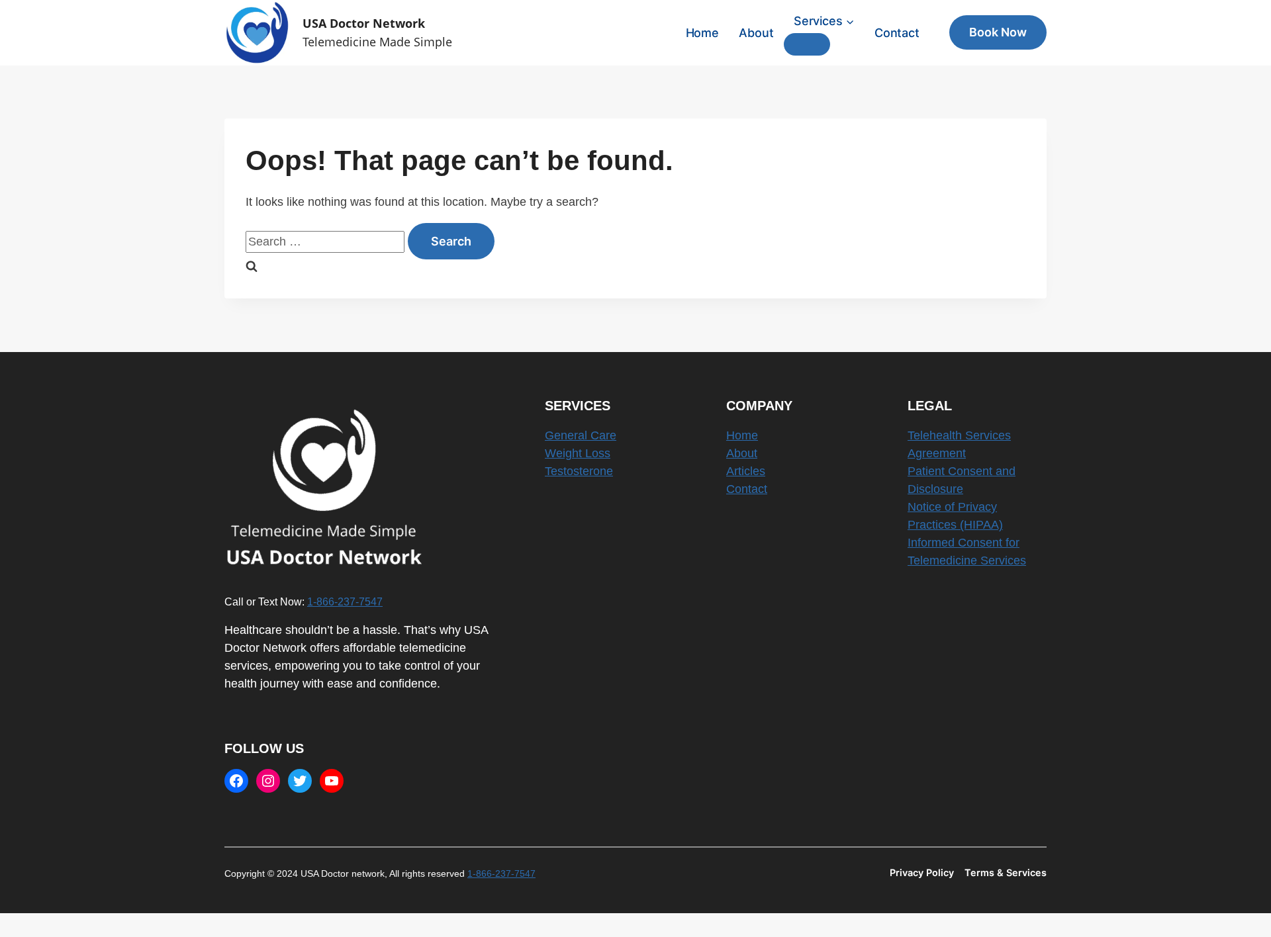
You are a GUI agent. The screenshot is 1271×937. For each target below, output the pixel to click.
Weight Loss (577, 453)
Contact (896, 33)
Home (702, 33)
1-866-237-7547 (345, 601)
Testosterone (579, 471)
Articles (745, 471)
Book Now (998, 32)
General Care (580, 435)
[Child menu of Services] (807, 44)
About (756, 33)
